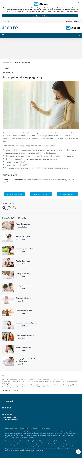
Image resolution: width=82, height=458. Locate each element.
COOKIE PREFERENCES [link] (10, 419)
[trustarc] (76, 21)
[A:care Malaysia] (10, 28)
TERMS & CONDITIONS (9, 417)
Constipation (8, 73)
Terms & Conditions (33, 428)
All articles (10, 62)
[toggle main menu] (3, 35)
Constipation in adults (67, 194)
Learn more (22, 227)
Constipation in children (41, 194)
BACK (7, 68)
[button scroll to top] (78, 451)
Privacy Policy (6, 21)
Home (4, 62)
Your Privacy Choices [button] (40, 16)
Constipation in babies (14, 194)
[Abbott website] (73, 28)
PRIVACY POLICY (7, 415)
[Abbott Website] (41, 403)
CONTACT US (6, 408)
